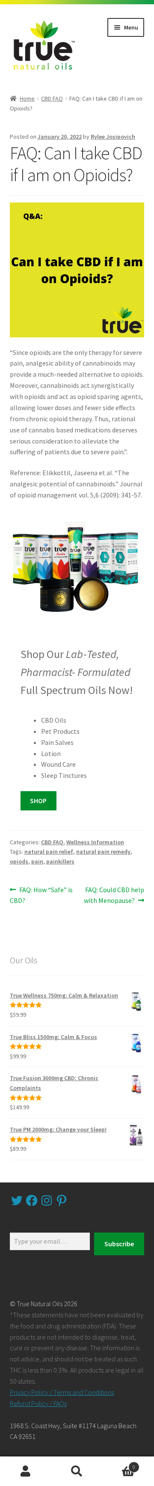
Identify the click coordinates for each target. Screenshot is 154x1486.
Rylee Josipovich (113, 136)
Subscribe (119, 1243)
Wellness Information (95, 842)
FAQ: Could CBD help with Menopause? (114, 895)
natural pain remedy (103, 851)
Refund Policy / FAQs (38, 1403)
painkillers (60, 861)
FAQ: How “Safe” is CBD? (41, 895)
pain (37, 861)
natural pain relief (48, 851)
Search (77, 1471)
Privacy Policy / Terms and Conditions (62, 1392)
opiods (19, 861)
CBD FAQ (52, 98)
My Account (25, 1471)
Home (27, 98)
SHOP (38, 800)
